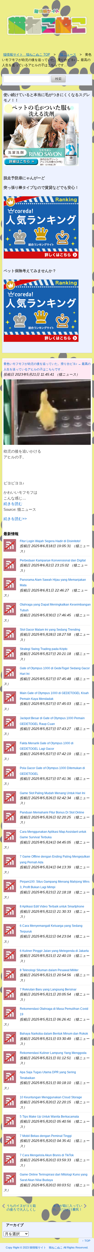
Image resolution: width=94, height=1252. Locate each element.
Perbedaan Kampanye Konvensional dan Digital (53, 560)
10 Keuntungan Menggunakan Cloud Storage (51, 1097)
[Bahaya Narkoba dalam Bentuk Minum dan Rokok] (10, 1038)
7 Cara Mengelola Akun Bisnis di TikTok (47, 1155)
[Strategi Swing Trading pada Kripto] (10, 653)
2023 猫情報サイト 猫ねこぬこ (43, 1247)
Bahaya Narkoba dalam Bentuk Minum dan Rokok (54, 1033)
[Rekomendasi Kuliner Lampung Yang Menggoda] (10, 1057)
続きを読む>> (15, 519)
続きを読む (13, 504)
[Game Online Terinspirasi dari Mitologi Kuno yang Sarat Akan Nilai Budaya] (10, 1178)
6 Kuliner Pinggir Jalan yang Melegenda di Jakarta (54, 951)
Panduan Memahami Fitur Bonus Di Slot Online (52, 812)
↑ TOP (86, 1240)
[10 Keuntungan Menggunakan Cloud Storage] (10, 1101)
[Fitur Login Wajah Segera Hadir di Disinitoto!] (10, 545)
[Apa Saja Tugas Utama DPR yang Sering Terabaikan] (10, 1076)
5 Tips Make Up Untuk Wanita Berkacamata (49, 1116)
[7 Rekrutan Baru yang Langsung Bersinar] (10, 993)
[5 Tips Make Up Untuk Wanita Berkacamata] (10, 1120)
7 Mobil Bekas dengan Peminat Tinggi (46, 1136)
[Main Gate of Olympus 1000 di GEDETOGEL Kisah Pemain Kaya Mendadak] (10, 697)
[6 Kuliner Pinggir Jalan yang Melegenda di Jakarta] (10, 955)
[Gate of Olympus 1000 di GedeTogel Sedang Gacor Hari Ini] (10, 672)
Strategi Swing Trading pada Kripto (43, 649)
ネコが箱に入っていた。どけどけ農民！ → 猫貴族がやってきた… (67, 1207)
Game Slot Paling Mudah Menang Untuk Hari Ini (52, 793)
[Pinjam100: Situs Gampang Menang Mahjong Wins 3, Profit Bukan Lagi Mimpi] (10, 885)
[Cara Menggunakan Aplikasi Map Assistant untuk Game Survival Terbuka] (10, 835)
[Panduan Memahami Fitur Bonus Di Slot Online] (10, 816)
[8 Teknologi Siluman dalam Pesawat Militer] (10, 974)
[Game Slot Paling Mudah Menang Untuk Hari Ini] (10, 797)
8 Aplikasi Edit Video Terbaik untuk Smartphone (52, 906)
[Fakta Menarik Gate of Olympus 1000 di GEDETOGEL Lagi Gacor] (10, 747)
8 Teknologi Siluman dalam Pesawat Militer (49, 970)
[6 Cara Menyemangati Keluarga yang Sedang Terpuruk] (10, 930)
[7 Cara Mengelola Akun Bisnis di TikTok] (10, 1159)
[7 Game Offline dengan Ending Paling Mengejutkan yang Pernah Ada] (10, 861)
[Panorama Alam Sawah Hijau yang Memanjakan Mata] (10, 583)
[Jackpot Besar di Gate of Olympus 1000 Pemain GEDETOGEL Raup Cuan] (10, 722)
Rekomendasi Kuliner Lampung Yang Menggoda (53, 1053)
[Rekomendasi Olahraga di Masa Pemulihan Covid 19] (10, 1013)
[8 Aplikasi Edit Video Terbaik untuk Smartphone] (10, 910)
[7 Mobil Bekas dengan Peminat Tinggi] (10, 1140)
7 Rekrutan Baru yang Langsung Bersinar (48, 989)
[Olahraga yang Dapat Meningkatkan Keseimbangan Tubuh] (10, 609)
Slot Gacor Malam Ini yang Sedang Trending (50, 629)
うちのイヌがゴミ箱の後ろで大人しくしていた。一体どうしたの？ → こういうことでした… (22, 1207)
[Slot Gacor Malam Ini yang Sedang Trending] (10, 633)
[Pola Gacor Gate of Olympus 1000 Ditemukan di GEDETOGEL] (10, 772)
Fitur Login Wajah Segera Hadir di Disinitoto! (50, 541)
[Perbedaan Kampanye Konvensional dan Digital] (10, 564)
